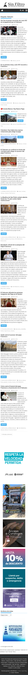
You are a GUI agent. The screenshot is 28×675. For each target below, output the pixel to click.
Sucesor (14, 382)
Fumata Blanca (19, 124)
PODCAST (4, 103)
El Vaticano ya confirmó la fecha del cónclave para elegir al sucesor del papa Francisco (13, 151)
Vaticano (14, 60)
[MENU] (26, 10)
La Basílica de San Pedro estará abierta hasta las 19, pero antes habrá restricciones (14, 198)
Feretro (2, 330)
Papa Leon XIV (22, 103)
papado (5, 382)
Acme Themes (15, 672)
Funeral (15, 429)
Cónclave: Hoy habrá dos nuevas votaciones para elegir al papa (12, 131)
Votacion (7, 193)
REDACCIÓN (15, 24)
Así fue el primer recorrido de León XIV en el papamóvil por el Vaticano (14, 21)
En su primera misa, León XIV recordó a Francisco (14, 65)
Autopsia (8, 288)
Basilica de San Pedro (9, 239)
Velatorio (3, 239)
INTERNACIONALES (6, 60)
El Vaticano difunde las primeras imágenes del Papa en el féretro (12, 293)
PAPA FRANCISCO (18, 239)
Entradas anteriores (7, 434)
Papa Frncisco (7, 330)
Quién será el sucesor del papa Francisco (11, 335)
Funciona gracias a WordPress (9, 671)
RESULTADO (3, 288)
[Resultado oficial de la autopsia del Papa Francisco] (9, 251)
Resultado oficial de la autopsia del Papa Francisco (12, 245)
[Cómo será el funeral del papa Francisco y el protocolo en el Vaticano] (9, 393)
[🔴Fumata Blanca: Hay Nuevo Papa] (9, 114)
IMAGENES (23, 329)
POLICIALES (4, 329)
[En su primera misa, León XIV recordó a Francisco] (9, 71)
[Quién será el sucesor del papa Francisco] (9, 341)
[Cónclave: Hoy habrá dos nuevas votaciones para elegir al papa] (9, 136)
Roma (24, 237)
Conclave (23, 191)
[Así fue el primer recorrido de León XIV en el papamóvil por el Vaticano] (9, 27)
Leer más (3, 57)
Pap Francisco (12, 193)
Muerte (24, 380)
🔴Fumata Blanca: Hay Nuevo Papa (12, 109)
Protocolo (11, 429)
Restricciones (3, 240)
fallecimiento (18, 329)
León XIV (18, 60)
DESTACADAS (9, 103)
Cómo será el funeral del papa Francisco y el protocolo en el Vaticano (14, 387)
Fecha (19, 191)
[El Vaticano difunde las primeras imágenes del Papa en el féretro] (9, 299)
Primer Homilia (4, 104)
